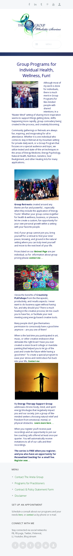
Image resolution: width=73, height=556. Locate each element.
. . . (35, 361)
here (20, 514)
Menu (49, 44)
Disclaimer (21, 495)
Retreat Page (40, 251)
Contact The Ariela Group (29, 477)
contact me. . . (36, 257)
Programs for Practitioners (30, 483)
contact (30, 514)
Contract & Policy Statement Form (34, 489)
